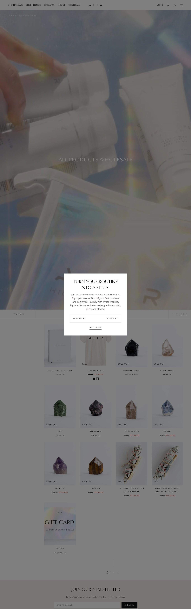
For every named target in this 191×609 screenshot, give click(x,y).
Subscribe (112, 318)
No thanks (95, 328)
